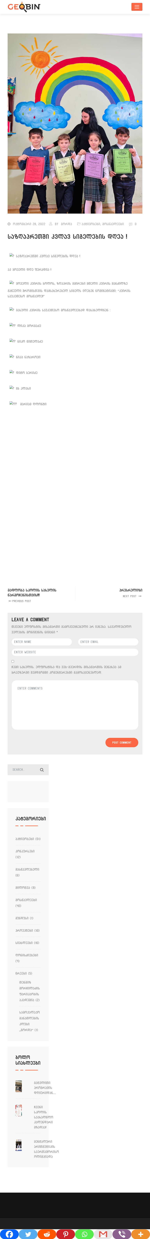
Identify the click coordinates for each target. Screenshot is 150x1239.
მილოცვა (22, 887)
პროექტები (24, 930)
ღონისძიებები (26, 955)
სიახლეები (24, 942)
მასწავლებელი (27, 869)
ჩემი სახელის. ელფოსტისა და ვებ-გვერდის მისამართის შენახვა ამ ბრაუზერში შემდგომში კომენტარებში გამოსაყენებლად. (66, 670)
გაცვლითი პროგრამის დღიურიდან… (45, 1087)
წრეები (21, 973)
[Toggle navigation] (136, 7)
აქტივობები (91, 224)
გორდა (66, 224)
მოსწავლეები (113, 224)
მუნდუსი (22, 918)
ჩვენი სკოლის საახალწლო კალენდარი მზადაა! (43, 1117)
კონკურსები (25, 851)
